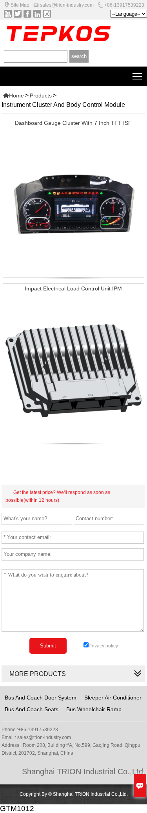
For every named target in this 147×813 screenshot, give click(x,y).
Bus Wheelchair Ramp (94, 709)
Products (41, 95)
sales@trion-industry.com (67, 5)
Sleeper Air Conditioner (113, 697)
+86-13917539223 (124, 5)
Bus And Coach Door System (40, 697)
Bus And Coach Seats (31, 709)
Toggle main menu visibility (137, 76)
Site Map (20, 5)
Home (13, 95)
